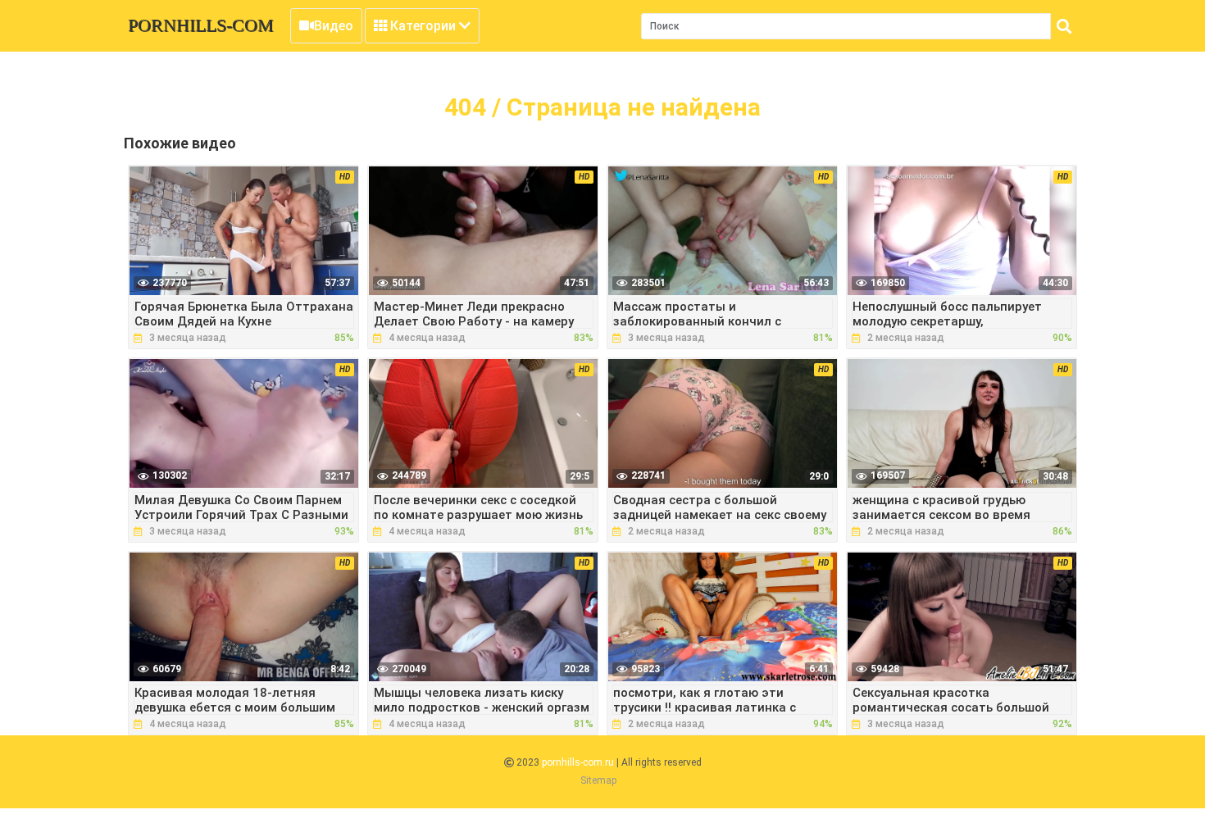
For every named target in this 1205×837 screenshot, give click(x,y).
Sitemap (598, 780)
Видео (333, 26)
